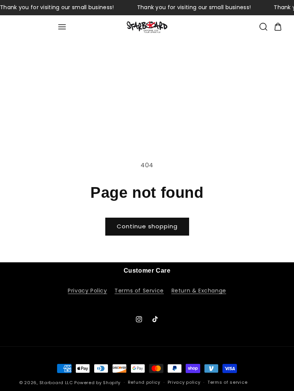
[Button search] (263, 26)
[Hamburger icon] (61, 27)
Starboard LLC (56, 383)
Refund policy (144, 382)
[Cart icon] (278, 26)
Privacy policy (184, 382)
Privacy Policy (87, 290)
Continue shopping (147, 226)
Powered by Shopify (97, 383)
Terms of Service (139, 290)
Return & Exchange (199, 290)
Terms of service (227, 382)
